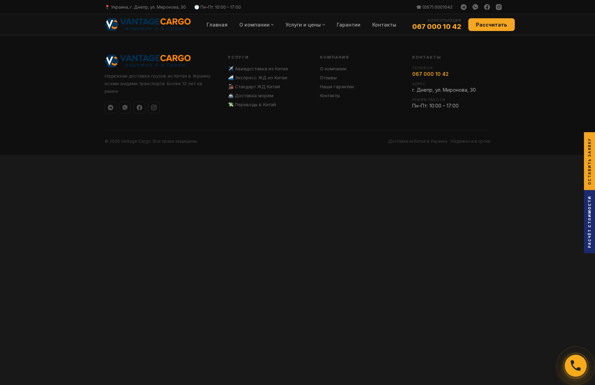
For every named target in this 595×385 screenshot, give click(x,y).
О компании (254, 25)
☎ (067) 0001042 (434, 7)
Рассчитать (491, 25)
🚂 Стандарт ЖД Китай (254, 86)
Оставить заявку (589, 161)
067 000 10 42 (436, 26)
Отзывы (328, 77)
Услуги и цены (303, 25)
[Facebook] (487, 7)
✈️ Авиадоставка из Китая (258, 68)
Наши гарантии (337, 86)
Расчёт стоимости (589, 221)
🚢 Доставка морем (250, 95)
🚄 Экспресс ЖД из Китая (257, 77)
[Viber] (475, 7)
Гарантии (349, 25)
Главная (217, 25)
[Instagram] (498, 7)
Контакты (384, 25)
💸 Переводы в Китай (252, 104)
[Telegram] (463, 7)
